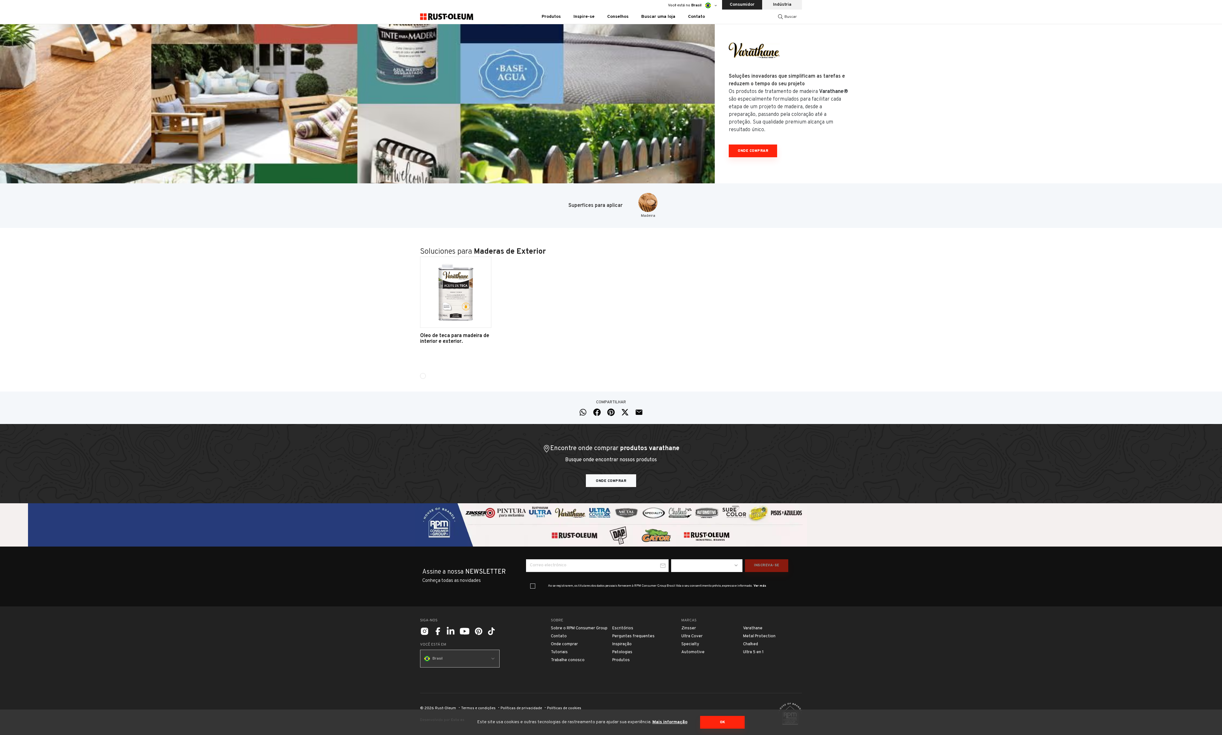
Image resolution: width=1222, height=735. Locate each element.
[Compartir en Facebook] (597, 412)
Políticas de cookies (564, 708)
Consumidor (742, 4)
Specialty (690, 644)
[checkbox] (532, 586)
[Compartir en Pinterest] (611, 412)
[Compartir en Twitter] (625, 412)
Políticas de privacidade (521, 708)
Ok (722, 722)
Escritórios (622, 628)
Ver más (760, 586)
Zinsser (688, 628)
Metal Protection (759, 636)
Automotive (693, 652)
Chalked (750, 644)
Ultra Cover (692, 636)
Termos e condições (478, 708)
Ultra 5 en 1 (753, 652)
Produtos (621, 660)
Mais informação (669, 722)
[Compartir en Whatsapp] (583, 412)
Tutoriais (559, 652)
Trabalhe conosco (568, 660)
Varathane (752, 628)
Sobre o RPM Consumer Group (579, 628)
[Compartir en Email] (639, 412)
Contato (696, 16)
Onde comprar (753, 151)
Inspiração (622, 644)
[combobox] (706, 565)
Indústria (782, 4)
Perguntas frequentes (633, 636)
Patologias (622, 652)
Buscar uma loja (658, 16)
